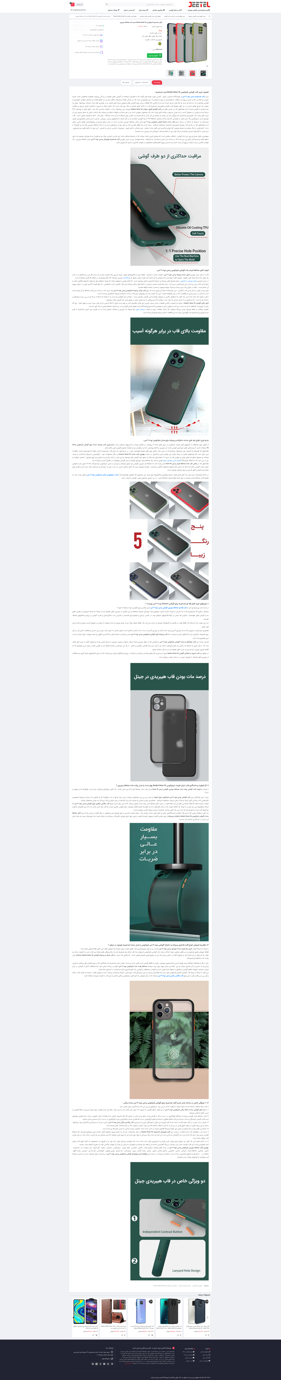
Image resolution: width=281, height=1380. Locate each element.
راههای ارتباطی (204, 1352)
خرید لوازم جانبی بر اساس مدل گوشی (174, 16)
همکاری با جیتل (204, 1361)
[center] (107, 4)
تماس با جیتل (128, 10)
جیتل (207, 1348)
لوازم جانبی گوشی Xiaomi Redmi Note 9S (124, 16)
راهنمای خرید (189, 1348)
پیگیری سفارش (157, 10)
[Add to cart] (152, 1335)
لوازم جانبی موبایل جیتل (172, 460)
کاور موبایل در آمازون (188, 281)
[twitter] (100, 1364)
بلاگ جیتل (206, 1358)
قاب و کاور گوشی (175, 10)
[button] (207, 1317)
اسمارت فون (140, 309)
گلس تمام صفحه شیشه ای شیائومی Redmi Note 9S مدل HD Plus (85, 1327)
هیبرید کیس (155, 26)
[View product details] (208, 1335)
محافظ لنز (126, 278)
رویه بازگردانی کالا (188, 1352)
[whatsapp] (107, 1364)
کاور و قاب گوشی (197, 1286)
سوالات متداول (113, 10)
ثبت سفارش (189, 1361)
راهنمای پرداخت (188, 1355)
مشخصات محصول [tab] (141, 82)
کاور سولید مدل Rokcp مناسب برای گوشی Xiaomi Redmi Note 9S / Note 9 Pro (197, 1327)
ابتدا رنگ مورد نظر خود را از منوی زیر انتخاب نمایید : (152, 38)
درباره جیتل (143, 10)
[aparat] (96, 1364)
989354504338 (79, 10)
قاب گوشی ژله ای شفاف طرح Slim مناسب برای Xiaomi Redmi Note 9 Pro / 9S (142, 1327)
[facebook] (104, 1364)
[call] (92, 1364)
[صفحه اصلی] (209, 16)
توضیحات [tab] (156, 82)
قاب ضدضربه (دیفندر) (184, 1286)
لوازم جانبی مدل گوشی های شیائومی (150, 16)
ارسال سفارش (189, 1358)
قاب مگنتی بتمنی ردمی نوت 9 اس (170, 975)
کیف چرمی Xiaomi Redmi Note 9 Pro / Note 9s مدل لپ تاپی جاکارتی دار (113, 1327)
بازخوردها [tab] (126, 82)
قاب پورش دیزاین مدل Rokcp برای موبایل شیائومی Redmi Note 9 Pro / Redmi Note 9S (169, 1327)
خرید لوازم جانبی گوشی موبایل (198, 10)
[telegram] (111, 1364)
